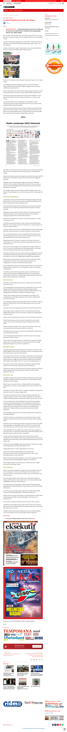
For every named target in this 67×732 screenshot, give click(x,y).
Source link (6, 627)
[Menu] (4, 3)
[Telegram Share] (39, 660)
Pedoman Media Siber (18, 10)
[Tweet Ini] (34, 660)
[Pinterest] (58, 725)
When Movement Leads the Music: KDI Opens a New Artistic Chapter (20, 1)
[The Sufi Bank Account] (37, 681)
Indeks (11, 10)
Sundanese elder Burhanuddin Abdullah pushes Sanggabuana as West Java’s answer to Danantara (23, 687)
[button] (60, 3)
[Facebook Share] (31, 660)
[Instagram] (60, 725)
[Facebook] (53, 725)
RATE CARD (9, 3)
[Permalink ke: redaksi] (4, 22)
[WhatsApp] (63, 725)
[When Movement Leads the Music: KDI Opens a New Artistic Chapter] (23, 668)
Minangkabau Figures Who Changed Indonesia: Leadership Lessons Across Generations (8, 674)
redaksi (7, 22)
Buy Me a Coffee (37, 646)
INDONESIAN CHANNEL (8, 17)
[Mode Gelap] (63, 3)
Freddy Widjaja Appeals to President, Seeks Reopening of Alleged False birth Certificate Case (9, 687)
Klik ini (33, 518)
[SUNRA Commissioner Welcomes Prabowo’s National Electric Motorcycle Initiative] (37, 668)
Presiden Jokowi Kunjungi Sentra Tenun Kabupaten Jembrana (12, 654)
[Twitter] (55, 725)
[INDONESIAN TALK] (8, 7)
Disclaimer (6, 10)
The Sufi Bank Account (35, 686)
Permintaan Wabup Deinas (11, 196)
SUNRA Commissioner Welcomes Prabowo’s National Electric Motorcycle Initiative (37, 674)
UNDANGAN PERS (17, 3)
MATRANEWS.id (11, 29)
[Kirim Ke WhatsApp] (42, 660)
